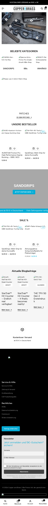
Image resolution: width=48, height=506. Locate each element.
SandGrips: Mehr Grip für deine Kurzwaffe (35, 154)
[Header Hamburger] (3, 8)
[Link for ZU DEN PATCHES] (24, 94)
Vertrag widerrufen (11, 429)
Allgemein (41, 285)
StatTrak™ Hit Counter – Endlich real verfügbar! (8, 298)
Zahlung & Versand (8, 389)
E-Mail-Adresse (9, 457)
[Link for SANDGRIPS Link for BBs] (25, 64)
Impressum (6, 414)
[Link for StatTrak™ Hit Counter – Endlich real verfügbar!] (8, 282)
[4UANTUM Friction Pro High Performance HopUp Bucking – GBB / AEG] (12, 140)
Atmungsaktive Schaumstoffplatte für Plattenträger (34, 251)
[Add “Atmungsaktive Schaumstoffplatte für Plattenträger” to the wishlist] (38, 244)
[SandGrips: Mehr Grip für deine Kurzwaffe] (35, 140)
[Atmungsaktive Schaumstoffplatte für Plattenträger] (35, 236)
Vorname (7, 450)
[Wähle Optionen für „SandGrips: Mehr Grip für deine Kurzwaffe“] (33, 148)
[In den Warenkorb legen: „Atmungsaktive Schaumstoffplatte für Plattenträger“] (33, 244)
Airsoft (8, 285)
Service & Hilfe (7, 386)
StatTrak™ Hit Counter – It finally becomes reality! (23, 298)
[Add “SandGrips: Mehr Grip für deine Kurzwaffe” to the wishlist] (38, 148)
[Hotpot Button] (6, 19)
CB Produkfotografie (9, 397)
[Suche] (42, 8)
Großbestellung (7, 393)
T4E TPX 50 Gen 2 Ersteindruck (40, 297)
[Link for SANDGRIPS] (8, 64)
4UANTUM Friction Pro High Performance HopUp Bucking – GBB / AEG (12, 155)
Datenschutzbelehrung (10, 410)
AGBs (4, 407)
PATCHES (24, 113)
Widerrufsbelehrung (9, 418)
